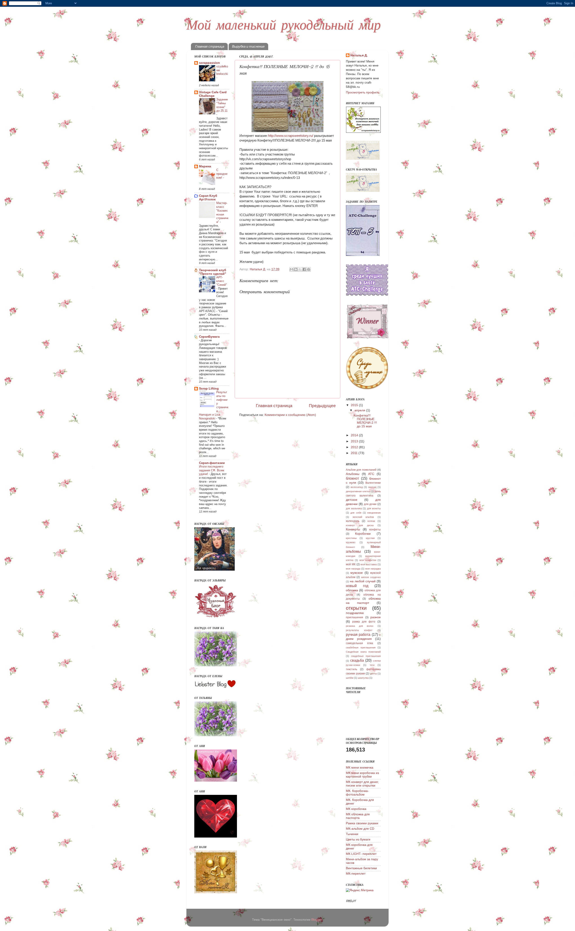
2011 (354, 453)
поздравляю (355, 613)
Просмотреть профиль (362, 92)
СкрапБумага (209, 336)
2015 (355, 405)
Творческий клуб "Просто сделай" (212, 271)
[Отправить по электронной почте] (291, 269)
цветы (373, 673)
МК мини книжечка (359, 767)
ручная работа (358, 634)
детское (351, 499)
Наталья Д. (359, 55)
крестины (351, 538)
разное (375, 617)
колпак (371, 521)
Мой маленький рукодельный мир (283, 25)
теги (372, 665)
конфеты (375, 529)
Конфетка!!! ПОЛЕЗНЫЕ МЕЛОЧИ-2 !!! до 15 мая (365, 421)
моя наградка (373, 568)
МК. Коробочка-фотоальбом (357, 792)
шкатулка (363, 677)
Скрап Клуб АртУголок (208, 197)
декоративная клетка (358, 491)
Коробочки (363, 533)
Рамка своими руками (362, 823)
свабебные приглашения (361, 647)
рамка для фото (363, 621)
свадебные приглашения (366, 656)
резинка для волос (360, 626)
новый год (357, 586)
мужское (356, 572)
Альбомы (352, 474)
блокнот (352, 478)
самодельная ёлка (359, 643)
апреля (360, 410)
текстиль (351, 669)
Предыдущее (322, 405)
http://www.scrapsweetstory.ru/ (290, 135)
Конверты (353, 529)
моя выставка (368, 564)
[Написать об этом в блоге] (296, 269)
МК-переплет (355, 873)
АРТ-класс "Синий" (221, 281)
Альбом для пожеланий (361, 469)
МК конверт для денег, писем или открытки (362, 783)
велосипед (357, 487)
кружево (350, 542)
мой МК (351, 564)
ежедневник (374, 512)
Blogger (316, 919)
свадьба (357, 660)
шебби (349, 677)
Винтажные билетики (361, 868)
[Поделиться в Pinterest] (308, 269)
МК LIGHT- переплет (361, 854)
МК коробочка (356, 809)
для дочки (370, 504)
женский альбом (363, 517)
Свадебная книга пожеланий (363, 651)
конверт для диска (360, 525)
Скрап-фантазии (212, 463)
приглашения (354, 617)
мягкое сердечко (371, 577)
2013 (355, 441)
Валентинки (373, 482)
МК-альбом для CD (360, 828)
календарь (352, 521)
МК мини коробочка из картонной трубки (362, 774)
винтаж (372, 487)
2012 (355, 447)
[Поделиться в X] (300, 269)
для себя (355, 512)
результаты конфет (359, 630)
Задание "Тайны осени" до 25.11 (222, 105)
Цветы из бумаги (358, 839)
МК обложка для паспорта (358, 816)
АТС (371, 474)
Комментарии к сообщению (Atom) (290, 415)
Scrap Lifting (209, 388)
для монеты (374, 508)
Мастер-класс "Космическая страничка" (222, 212)
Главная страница (209, 46)
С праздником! (221, 173)
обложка (352, 590)
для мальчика (354, 508)
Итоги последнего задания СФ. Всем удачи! (211, 470)
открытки (356, 608)
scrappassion (209, 62)
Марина (205, 166)
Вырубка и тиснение (248, 46)
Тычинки (352, 834)
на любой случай (363, 581)
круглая (370, 538)
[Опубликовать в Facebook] (304, 269)
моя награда (353, 568)
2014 (355, 435)
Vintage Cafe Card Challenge (213, 94)
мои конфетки (367, 560)
